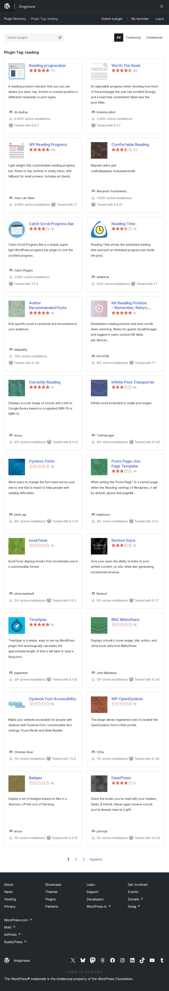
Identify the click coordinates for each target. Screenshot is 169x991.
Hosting (10, 899)
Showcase (53, 884)
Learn (91, 884)
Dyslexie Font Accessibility (52, 699)
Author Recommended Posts (48, 305)
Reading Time (123, 224)
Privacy (9, 906)
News (8, 892)
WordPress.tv (99, 906)
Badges (35, 778)
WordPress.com (18, 920)
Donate (135, 899)
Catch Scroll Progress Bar (51, 224)
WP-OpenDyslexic (127, 699)
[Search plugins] (60, 37)
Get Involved (138, 884)
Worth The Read (125, 65)
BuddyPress (15, 942)
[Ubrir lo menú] (162, 6)
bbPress (12, 934)
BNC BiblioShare (125, 619)
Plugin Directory (15, 18)
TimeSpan (38, 619)
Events (133, 892)
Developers (95, 899)
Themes (51, 892)
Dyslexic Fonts (42, 461)
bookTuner (38, 540)
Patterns (51, 906)
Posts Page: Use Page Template (125, 463)
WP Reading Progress (48, 144)
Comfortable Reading (130, 144)
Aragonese (22, 960)
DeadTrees (121, 778)
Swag (134, 906)
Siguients (96, 859)
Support (93, 892)
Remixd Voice (123, 540)
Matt (10, 927)
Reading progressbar (47, 65)
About (8, 884)
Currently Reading (44, 382)
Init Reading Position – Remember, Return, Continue (129, 305)
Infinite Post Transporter (133, 382)
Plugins (50, 899)
